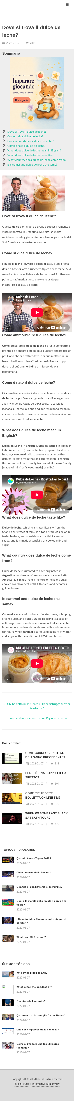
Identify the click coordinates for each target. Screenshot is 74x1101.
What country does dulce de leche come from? (36, 160)
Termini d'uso (21, 1084)
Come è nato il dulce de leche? (26, 145)
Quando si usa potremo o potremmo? (40, 886)
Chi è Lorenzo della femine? (34, 872)
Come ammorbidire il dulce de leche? (30, 141)
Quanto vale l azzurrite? (31, 1001)
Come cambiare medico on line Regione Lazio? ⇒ (37, 718)
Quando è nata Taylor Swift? (34, 858)
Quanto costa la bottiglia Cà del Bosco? (41, 1015)
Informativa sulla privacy (45, 1084)
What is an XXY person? (31, 937)
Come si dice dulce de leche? (25, 136)
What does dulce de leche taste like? (30, 155)
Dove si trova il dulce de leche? (26, 131)
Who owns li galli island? (32, 972)
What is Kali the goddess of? (34, 986)
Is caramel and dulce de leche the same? (32, 164)
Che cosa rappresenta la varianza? (38, 1029)
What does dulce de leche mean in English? (34, 150)
